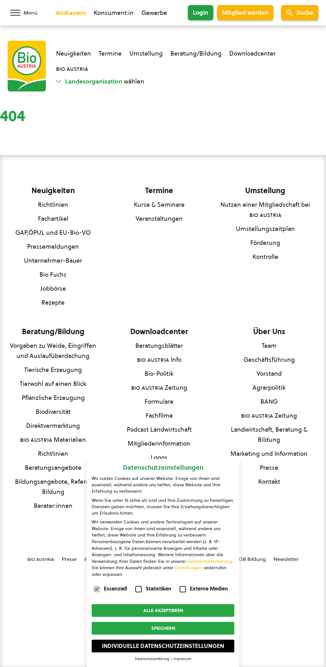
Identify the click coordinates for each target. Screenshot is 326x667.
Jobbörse (53, 288)
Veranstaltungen (159, 218)
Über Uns (269, 332)
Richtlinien (53, 204)
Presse (269, 467)
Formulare (159, 401)
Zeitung (159, 387)
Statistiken (158, 588)
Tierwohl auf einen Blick (53, 384)
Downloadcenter (252, 53)
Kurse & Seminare (159, 204)
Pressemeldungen (53, 246)
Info (159, 359)
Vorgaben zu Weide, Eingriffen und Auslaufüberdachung (53, 350)
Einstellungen (189, 567)
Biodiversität (53, 412)
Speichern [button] (163, 628)
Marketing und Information (269, 453)
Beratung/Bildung (196, 53)
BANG (269, 401)
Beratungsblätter (159, 345)
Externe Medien (209, 588)
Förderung (265, 243)
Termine (110, 53)
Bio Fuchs (53, 274)
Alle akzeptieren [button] (163, 610)
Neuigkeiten (73, 53)
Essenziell (115, 588)
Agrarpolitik (269, 387)
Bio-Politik (159, 373)
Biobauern (71, 13)
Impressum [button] (182, 659)
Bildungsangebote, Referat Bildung (53, 486)
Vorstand (269, 373)
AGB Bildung (251, 559)
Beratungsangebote (53, 467)
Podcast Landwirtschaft (159, 429)
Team (269, 345)
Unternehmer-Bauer (53, 260)
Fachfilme (159, 415)
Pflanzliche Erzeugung (53, 398)
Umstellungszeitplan (265, 229)
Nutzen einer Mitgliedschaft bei (265, 209)
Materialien (53, 439)
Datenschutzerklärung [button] (152, 659)
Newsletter (286, 559)
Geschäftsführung (269, 359)
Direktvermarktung (53, 425)
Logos (159, 457)
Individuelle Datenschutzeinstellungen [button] (163, 646)
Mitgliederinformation (159, 443)
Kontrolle (265, 257)
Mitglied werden (245, 13)
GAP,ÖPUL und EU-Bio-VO (53, 232)
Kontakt (269, 481)
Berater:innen (53, 506)
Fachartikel (53, 218)
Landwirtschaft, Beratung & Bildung (269, 434)
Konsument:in (114, 13)
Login (200, 13)
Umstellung (146, 53)
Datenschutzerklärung (209, 561)
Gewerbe (154, 13)
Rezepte (53, 302)
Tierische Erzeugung (53, 370)
